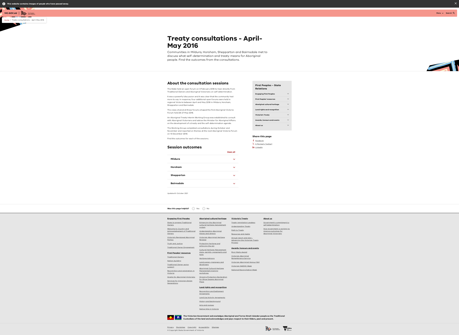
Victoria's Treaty (239, 219)
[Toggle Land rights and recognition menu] (288, 109)
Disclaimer (180, 327)
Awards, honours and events (245, 248)
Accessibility (204, 327)
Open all (231, 152)
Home (6, 20)
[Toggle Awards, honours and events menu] (288, 120)
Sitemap (215, 327)
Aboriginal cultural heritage (213, 219)
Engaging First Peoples (178, 219)
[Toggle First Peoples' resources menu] (288, 99)
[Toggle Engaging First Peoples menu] (288, 94)
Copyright (192, 327)
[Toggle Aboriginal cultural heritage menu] (288, 104)
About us (267, 219)
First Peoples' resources (179, 253)
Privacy (170, 327)
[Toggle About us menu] (288, 125)
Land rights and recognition (213, 287)
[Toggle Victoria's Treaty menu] (288, 115)
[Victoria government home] (287, 328)
